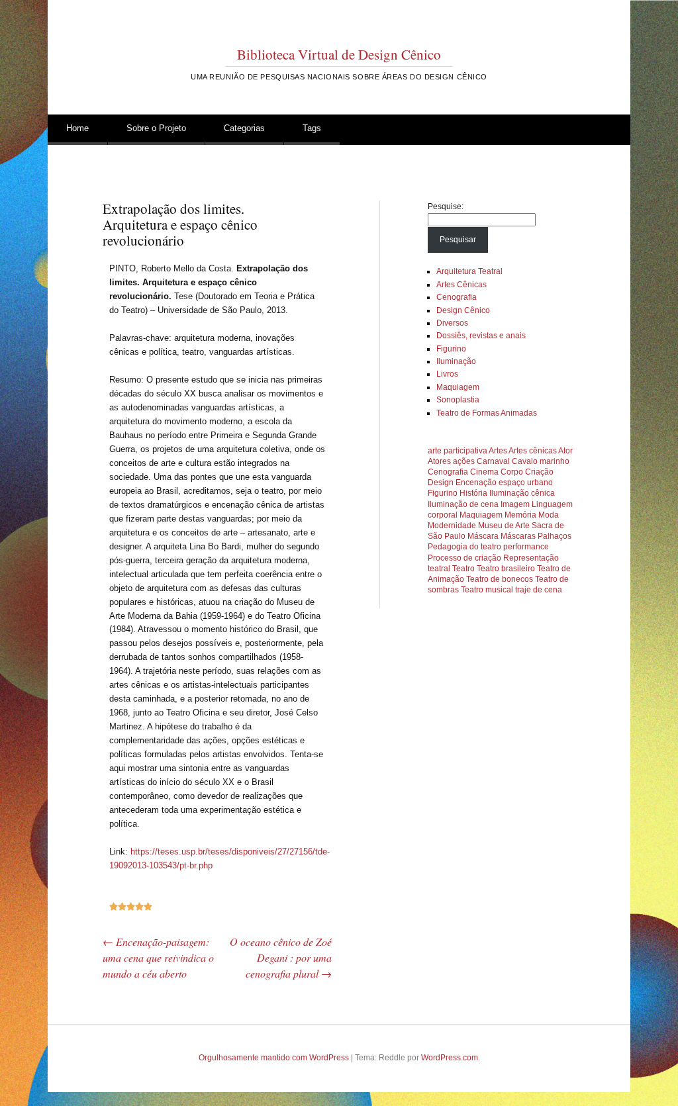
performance (526, 546)
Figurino (451, 348)
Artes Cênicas (461, 284)
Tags (312, 128)
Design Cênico (463, 310)
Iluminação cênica (522, 493)
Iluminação (456, 361)
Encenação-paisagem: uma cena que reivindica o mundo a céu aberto (158, 957)
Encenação (476, 482)
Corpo (512, 472)
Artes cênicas (532, 450)
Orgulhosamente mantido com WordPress (274, 1057)
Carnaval (493, 461)
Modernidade (452, 525)
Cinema (484, 472)
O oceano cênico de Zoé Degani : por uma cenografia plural (281, 957)
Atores (439, 461)
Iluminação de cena (463, 504)
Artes (498, 450)
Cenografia (456, 297)
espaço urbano (526, 482)
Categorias (244, 128)
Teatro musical (487, 589)
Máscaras (518, 536)
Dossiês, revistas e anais (481, 335)
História (473, 493)
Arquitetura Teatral (469, 271)
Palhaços (554, 536)
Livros (447, 374)
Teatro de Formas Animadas (486, 413)
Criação (539, 472)
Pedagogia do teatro (464, 546)
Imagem (515, 504)
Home (77, 128)
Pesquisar (458, 239)
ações (464, 461)
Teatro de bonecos (499, 579)
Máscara (483, 536)
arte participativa (457, 450)
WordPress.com (449, 1057)
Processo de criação (464, 558)
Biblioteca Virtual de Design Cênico (339, 54)
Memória (520, 515)
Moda (548, 515)
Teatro (463, 568)
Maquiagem (457, 387)
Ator (565, 450)
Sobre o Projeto (156, 128)
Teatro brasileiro (506, 568)
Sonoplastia (457, 399)
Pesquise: (445, 206)
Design (441, 482)
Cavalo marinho (540, 461)
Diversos (452, 323)
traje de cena (538, 589)
